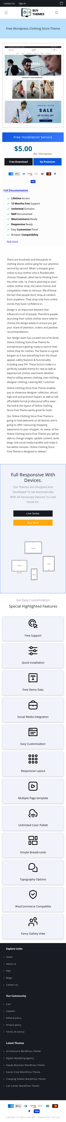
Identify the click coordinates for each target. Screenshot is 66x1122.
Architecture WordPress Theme (23, 1051)
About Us (11, 963)
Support (10, 1011)
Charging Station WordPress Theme (26, 1078)
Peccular (56, 1117)
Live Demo (33, 513)
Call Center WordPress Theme (22, 1085)
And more (12, 241)
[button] (6, 12)
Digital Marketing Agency (20, 1058)
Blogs (9, 977)
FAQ (8, 970)
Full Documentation (16, 190)
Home (9, 956)
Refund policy (13, 1017)
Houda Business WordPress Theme (25, 1065)
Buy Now (33, 522)
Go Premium (47, 161)
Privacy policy (13, 1024)
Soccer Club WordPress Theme (23, 1072)
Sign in (22, 3)
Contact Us (9, 3)
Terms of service (15, 1031)
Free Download (18, 161)
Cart (8, 1004)
